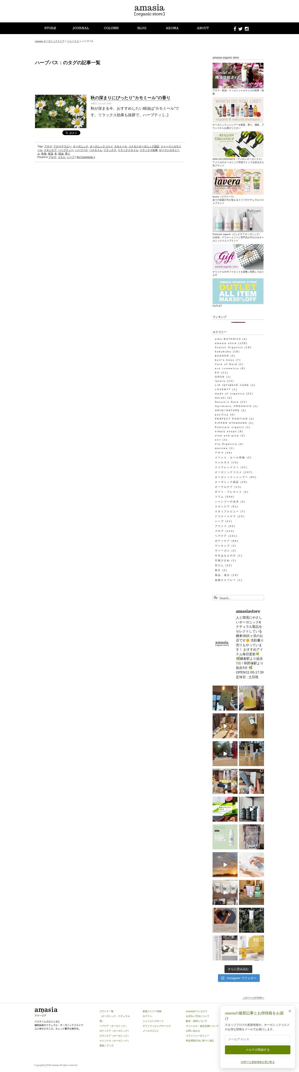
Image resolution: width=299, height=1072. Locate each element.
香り (67, 153)
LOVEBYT (223, 389)
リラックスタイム (128, 150)
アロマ (48, 146)
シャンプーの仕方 (227, 501)
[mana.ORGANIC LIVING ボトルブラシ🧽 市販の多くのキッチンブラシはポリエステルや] (251, 726)
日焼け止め (222, 560)
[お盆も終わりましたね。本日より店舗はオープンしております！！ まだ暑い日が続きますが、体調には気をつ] (225, 892)
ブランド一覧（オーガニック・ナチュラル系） (115, 1016)
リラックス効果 (149, 150)
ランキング (222, 545)
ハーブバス (81, 150)
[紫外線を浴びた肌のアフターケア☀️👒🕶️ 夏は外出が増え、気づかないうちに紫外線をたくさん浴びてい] (251, 892)
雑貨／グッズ (107, 1045)
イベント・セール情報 (230, 457)
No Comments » (86, 157)
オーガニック (80, 146)
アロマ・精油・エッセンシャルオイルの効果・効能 (238, 92)
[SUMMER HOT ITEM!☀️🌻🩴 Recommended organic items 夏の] (225, 948)
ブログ (219, 531)
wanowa (221, 448)
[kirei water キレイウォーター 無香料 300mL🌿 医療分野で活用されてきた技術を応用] (251, 864)
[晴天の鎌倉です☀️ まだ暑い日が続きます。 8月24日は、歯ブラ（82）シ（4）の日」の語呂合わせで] (225, 753)
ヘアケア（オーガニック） (114, 1026)
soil (218, 439)
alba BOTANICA (228, 339)
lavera (220, 381)
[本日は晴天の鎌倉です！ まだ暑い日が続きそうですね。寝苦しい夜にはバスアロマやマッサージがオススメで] (225, 864)
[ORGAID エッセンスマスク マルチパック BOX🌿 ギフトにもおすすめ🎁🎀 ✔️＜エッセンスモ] (225, 698)
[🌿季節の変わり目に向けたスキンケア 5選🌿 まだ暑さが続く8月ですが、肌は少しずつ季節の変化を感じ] (225, 809)
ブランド (221, 526)
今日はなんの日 (225, 555)
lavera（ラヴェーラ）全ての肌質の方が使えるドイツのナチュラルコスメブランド (238, 199)
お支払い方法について (197, 1016)
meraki (220, 397)
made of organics (230, 393)
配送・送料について (196, 1021)
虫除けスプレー (225, 580)
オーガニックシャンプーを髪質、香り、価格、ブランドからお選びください (238, 126)
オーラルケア (224, 487)
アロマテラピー (62, 146)
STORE (50, 28)
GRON (220, 376)
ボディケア (222, 541)
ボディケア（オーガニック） (115, 1031)
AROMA (172, 28)
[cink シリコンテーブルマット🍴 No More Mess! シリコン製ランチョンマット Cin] (225, 920)
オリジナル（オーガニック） (115, 1040)
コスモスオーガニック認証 (143, 146)
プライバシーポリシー (197, 1035)
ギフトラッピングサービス (157, 1026)
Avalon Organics (229, 347)
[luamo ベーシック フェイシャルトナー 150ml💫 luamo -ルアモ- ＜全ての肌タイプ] (225, 837)
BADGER (222, 355)
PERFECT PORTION (231, 418)
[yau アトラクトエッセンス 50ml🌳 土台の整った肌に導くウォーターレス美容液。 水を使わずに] (251, 920)
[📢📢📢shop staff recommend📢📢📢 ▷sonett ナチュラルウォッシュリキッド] (251, 698)
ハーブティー (66, 150)
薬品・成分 (222, 575)
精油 (61, 153)
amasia (55, 1065)
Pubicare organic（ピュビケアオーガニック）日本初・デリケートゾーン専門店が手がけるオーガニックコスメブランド (238, 237)
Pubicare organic (229, 427)
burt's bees (225, 360)
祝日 (218, 570)
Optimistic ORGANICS (233, 406)
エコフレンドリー (227, 467)
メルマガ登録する (258, 1049)
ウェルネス (222, 462)
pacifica (222, 414)
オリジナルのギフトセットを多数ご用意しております (238, 273)
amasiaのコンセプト (197, 1011)
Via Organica (226, 444)
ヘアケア (221, 536)
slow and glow (227, 435)
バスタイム (95, 150)
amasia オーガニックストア (49, 41)
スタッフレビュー (227, 511)
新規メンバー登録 (152, 1011)
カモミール (120, 146)
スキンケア (50, 150)
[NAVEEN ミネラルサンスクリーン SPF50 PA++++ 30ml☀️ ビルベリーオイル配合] (251, 948)
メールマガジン (151, 1031)
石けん (219, 565)
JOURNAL (80, 28)
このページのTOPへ (253, 997)
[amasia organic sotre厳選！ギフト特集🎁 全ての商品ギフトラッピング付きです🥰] (225, 781)
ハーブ (71, 157)
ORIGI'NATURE (227, 410)
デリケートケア (225, 516)
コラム (61, 157)
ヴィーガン (222, 550)
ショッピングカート (153, 1021)
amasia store (226, 343)
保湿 (50, 153)
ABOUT (203, 28)
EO (217, 372)
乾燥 (43, 153)
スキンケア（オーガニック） (115, 1035)
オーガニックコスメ (101, 146)
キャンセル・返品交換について (202, 1026)
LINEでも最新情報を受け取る (258, 1062)
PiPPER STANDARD (231, 423)
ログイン (147, 1016)
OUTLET (217, 306)
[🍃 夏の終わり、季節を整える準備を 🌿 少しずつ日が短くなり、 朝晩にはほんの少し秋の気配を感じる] (251, 753)
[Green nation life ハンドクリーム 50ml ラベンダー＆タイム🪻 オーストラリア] (251, 781)
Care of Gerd (226, 364)
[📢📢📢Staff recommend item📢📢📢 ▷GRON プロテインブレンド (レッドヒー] (251, 837)
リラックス (109, 150)
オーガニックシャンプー (231, 477)
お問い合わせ (193, 1031)
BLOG (141, 28)
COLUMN (111, 28)
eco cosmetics (227, 368)
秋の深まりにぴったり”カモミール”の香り (131, 98)
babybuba (223, 351)
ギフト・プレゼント (228, 491)
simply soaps (226, 431)
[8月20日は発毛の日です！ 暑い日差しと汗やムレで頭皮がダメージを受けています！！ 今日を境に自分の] (251, 809)
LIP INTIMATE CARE (232, 385)
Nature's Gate (227, 402)
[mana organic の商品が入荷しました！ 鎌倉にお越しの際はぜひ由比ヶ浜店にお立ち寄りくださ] (225, 726)
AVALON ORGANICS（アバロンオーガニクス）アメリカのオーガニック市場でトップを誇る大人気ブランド (238, 162)
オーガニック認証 (227, 482)
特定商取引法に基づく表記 (200, 1040)
